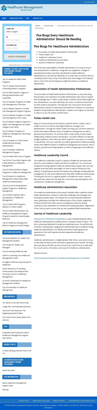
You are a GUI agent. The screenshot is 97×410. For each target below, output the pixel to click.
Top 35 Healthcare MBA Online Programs (14, 80)
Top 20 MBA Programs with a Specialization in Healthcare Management (13, 197)
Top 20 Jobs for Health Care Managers (13, 246)
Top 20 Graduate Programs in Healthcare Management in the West (62, 258)
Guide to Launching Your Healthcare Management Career (16, 256)
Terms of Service (59, 401)
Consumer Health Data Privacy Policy (81, 401)
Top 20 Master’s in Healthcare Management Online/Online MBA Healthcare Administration (15, 179)
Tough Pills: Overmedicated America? (16, 306)
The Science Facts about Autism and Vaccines (16, 318)
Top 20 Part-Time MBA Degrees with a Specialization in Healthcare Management (16, 163)
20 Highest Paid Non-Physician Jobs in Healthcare (16, 263)
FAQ (27, 18)
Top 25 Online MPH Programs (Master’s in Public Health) (13, 205)
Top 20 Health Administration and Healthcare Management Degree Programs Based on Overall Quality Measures (15, 215)
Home (4, 18)
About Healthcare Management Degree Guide (14, 384)
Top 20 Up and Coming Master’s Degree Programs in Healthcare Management (14, 188)
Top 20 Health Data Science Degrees (16, 156)
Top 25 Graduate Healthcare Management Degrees (13, 151)
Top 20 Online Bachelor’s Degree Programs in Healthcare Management (16, 170)
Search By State (16, 18)
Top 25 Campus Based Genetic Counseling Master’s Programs (14, 87)
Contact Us (37, 18)
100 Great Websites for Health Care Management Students (16, 239)
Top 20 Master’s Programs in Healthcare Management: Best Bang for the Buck (16, 134)
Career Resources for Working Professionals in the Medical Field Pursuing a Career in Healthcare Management (15, 273)
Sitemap (5, 389)
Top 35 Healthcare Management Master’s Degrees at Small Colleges (15, 224)
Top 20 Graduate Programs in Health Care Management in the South (16, 116)
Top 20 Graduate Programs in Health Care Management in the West (16, 103)
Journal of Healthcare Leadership (51, 219)
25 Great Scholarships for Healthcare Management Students (16, 282)
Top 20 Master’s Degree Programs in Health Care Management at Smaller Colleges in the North (16, 124)
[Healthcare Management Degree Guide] (48, 13)
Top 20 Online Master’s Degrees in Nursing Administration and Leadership (15, 95)
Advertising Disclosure (41, 401)
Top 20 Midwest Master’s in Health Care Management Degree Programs (16, 109)
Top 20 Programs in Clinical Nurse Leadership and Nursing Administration (15, 143)
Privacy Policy (24, 401)
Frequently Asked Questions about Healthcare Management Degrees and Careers (15, 335)
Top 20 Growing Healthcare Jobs (14, 251)
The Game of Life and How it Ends (15, 303)
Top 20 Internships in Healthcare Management (14, 288)
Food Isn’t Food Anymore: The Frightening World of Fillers (14, 311)
